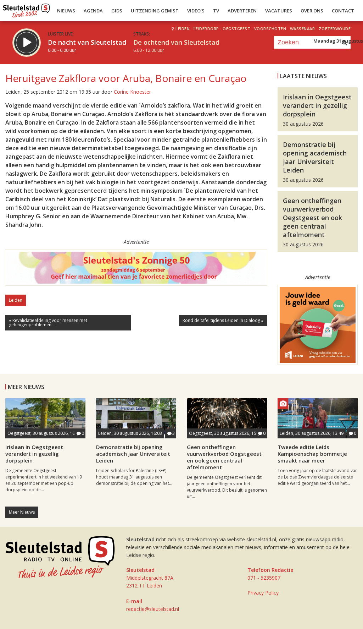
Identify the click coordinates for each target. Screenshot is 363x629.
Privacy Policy (263, 592)
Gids (116, 10)
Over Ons (312, 10)
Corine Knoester (132, 91)
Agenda (93, 10)
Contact (343, 10)
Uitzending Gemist (155, 10)
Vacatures (278, 10)
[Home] (26, 9)
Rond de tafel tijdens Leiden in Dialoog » (223, 320)
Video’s (196, 10)
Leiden (15, 300)
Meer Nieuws (22, 512)
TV (216, 10)
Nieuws (66, 10)
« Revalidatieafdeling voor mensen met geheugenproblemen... (48, 322)
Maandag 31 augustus (338, 41)
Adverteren (242, 10)
